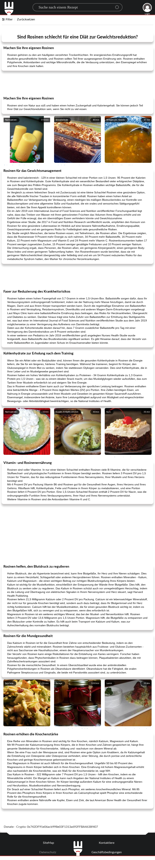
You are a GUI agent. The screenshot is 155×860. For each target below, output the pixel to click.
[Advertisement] (77, 83)
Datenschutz (47, 852)
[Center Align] (118, 5)
